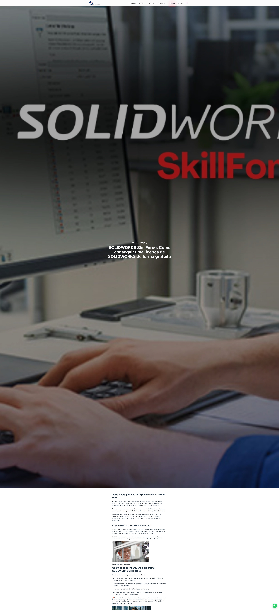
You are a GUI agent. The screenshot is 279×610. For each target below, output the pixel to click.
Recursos (172, 3)
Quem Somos (132, 3)
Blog (145, 243)
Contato (180, 3)
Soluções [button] (141, 3)
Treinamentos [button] (161, 3)
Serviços (151, 3)
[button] (187, 3)
